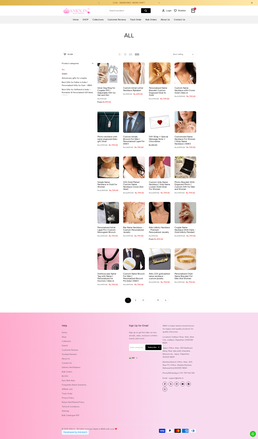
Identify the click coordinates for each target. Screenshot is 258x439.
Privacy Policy (68, 398)
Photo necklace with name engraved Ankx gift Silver (107, 139)
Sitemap (65, 411)
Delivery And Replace (71, 367)
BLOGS (65, 376)
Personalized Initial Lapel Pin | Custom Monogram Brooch (106, 229)
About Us (66, 359)
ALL (63, 69)
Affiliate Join (67, 389)
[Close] (251, 2)
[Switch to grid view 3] (130, 54)
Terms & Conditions (70, 406)
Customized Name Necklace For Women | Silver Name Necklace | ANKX (185, 140)
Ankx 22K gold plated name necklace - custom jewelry (159, 276)
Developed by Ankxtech (75, 432)
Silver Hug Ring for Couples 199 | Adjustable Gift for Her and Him (106, 91)
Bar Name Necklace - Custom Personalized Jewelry (133, 229)
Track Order (67, 393)
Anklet (64, 74)
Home (64, 332)
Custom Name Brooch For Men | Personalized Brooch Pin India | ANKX (134, 277)
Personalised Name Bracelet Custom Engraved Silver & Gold (158, 91)
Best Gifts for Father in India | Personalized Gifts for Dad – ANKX (77, 83)
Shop (64, 337)
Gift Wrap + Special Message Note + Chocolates (158, 139)
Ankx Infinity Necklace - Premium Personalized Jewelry (159, 229)
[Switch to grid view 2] (125, 54)
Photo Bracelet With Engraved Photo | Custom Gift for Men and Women (185, 185)
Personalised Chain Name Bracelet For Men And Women (184, 276)
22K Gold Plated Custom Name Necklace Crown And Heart (133, 185)
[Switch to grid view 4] (137, 54)
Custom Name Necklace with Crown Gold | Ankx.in (185, 90)
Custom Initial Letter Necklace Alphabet (133, 89)
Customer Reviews (70, 350)
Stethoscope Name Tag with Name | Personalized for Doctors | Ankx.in (106, 277)
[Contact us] (253, 434)
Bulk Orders (67, 372)
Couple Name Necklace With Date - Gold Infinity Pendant (185, 229)
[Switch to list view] (120, 54)
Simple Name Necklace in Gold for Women (107, 184)
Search (65, 345)
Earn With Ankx (68, 380)
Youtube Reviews (69, 354)
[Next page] (166, 300)
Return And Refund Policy (73, 402)
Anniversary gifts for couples (74, 78)
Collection (66, 341)
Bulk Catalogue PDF (70, 415)
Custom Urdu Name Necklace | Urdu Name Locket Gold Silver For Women (159, 185)
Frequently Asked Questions (74, 385)
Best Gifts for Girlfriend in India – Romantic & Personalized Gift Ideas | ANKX (77, 92)
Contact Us (67, 363)
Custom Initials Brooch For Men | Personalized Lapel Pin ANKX (133, 140)
